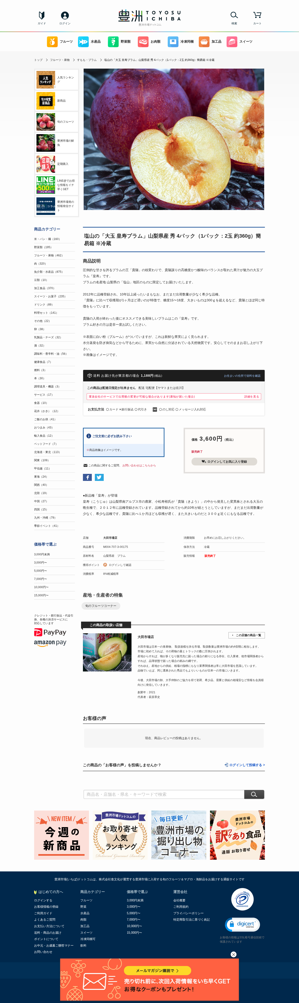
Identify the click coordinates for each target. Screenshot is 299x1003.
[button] (242, 924)
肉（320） (40, 263)
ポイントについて (46, 939)
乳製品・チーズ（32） (48, 337)
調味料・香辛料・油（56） (51, 353)
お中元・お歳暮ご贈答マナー (54, 945)
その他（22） (42, 321)
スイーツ (246, 41)
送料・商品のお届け (47, 932)
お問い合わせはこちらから (139, 465)
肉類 (83, 919)
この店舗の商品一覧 (248, 635)
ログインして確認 (120, 565)
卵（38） (40, 329)
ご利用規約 (181, 906)
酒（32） (40, 345)
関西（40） (41, 485)
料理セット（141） (46, 312)
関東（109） (42, 460)
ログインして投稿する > (247, 765)
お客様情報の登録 (46, 906)
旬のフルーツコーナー (101, 606)
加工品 (216, 41)
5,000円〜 (40, 570)
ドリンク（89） (44, 304)
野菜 (83, 906)
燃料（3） (40, 370)
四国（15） (41, 509)
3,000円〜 (40, 562)
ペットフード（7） (46, 444)
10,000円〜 (41, 587)
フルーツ (66, 41)
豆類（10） (41, 280)
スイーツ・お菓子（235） (50, 296)
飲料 (83, 945)
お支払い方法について (49, 926)
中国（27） (41, 501)
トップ (38, 60)
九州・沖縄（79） (45, 517)
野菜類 (126, 41)
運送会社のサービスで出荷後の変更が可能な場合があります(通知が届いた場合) (142, 396)
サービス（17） (44, 394)
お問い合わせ (43, 952)
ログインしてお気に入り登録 (227, 461)
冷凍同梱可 (88, 939)
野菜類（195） (43, 247)
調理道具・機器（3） (47, 386)
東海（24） (41, 476)
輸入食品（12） (44, 435)
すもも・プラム (87, 60)
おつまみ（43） (44, 427)
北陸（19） (41, 493)
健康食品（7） (43, 362)
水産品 (96, 41)
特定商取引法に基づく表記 (191, 919)
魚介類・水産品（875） (49, 271)
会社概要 (179, 900)
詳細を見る (251, 396)
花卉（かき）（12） (47, 411)
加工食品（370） (45, 288)
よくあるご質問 (44, 919)
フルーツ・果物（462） (49, 255)
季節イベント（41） (47, 525)
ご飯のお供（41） (45, 419)
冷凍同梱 (187, 41)
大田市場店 (110, 537)
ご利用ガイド (43, 913)
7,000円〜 (40, 579)
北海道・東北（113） (47, 452)
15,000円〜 (41, 595)
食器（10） (41, 403)
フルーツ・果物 (60, 60)
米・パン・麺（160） (47, 239)
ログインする (43, 900)
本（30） (40, 378)
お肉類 (155, 41)
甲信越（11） (42, 468)
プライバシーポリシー (188, 913)
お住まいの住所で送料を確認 (242, 375)
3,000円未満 (42, 554)
